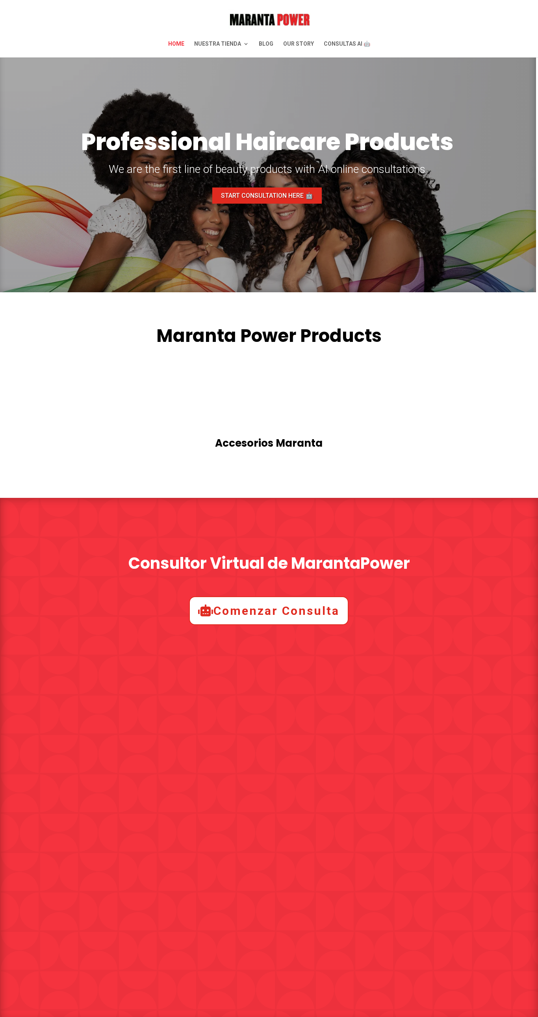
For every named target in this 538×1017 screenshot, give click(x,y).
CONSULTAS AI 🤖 (347, 44)
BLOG (266, 44)
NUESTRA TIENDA (217, 44)
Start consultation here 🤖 (267, 195)
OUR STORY (298, 44)
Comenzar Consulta (276, 611)
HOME (176, 44)
